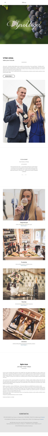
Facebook (43, 420)
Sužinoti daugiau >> (24, 229)
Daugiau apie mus (8, 76)
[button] (22, 178)
